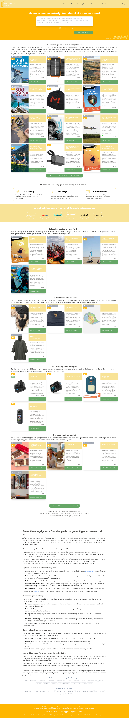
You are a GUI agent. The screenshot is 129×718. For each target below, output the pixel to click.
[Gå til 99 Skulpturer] (98, 215)
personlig (36, 591)
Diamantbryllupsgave (40, 691)
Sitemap (80, 712)
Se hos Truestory (107, 81)
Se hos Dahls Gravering (108, 468)
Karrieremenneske (92, 680)
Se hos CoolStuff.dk (36, 140)
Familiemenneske (61, 680)
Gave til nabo (71, 691)
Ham (43, 28)
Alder (71, 4)
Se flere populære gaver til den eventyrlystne (64, 176)
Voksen (78, 28)
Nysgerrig (54, 683)
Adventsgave (60, 694)
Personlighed (81, 4)
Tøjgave (78, 691)
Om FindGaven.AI (51, 712)
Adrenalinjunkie (42, 680)
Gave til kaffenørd (99, 691)
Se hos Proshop (70, 170)
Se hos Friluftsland (71, 81)
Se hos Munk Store (107, 330)
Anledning (104, 4)
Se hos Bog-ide (34, 81)
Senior (86, 28)
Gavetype (114, 4)
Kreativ (83, 680)
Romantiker (66, 683)
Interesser (93, 4)
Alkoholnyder (33, 680)
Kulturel (101, 680)
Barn (57, 28)
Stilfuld (84, 683)
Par (60, 683)
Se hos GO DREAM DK (107, 111)
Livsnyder (39, 683)
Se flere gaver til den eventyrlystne (64, 506)
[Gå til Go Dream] (71, 215)
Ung (72, 28)
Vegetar (90, 683)
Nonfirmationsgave (60, 691)
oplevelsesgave (89, 571)
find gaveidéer (83, 32)
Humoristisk (76, 680)
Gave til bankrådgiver (88, 691)
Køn (64, 4)
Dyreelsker (51, 680)
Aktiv (26, 680)
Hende (49, 28)
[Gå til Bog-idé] (84, 215)
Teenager (64, 28)
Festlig (69, 680)
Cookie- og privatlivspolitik (67, 712)
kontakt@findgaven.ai (98, 715)
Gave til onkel (68, 694)
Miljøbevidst (46, 683)
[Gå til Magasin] (31, 215)
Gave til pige (51, 691)
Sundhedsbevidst (76, 683)
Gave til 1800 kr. (28, 691)
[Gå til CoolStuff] (58, 215)
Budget (124, 4)
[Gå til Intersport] (44, 215)
